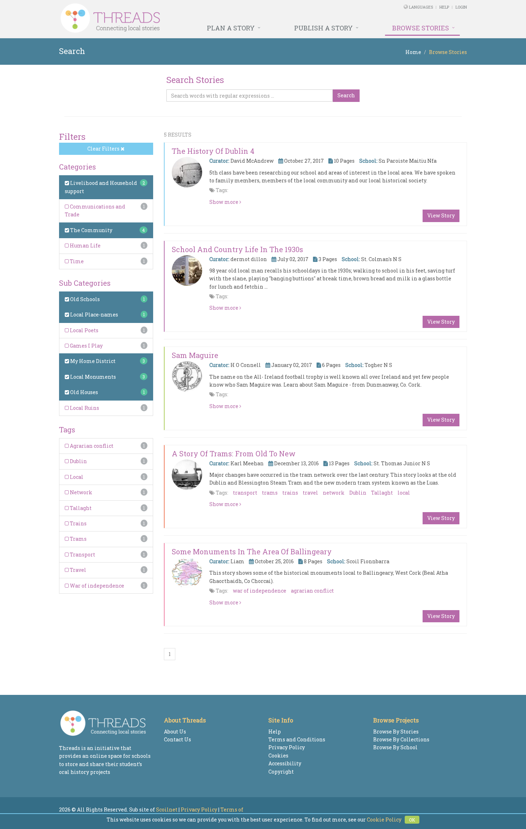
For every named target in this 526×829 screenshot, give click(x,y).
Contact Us (177, 739)
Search (346, 95)
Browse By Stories (396, 731)
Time (76, 261)
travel (310, 492)
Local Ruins (84, 407)
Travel (77, 569)
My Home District (92, 361)
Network (80, 492)
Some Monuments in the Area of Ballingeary (252, 551)
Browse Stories (420, 28)
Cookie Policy (384, 819)
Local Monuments (92, 376)
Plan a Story (231, 28)
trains (290, 492)
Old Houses (83, 392)
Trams (78, 538)
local (404, 492)
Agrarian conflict (91, 445)
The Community (90, 230)
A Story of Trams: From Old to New (234, 453)
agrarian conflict (312, 590)
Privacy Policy (286, 747)
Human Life (85, 245)
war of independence (259, 590)
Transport (82, 554)
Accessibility (284, 763)
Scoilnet (166, 809)
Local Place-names (93, 314)
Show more (224, 201)
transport (245, 492)
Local (76, 477)
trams (270, 492)
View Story (441, 215)
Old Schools (84, 299)
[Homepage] (185, 18)
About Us (175, 731)
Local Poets (83, 330)
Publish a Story (323, 28)
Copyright (281, 771)
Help (444, 7)
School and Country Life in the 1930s (237, 249)
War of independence (96, 585)
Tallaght (80, 508)
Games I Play (86, 345)
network (334, 492)
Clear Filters (104, 148)
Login (461, 7)
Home (413, 52)
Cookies (278, 755)
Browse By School (395, 747)
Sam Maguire (195, 355)
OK (412, 820)
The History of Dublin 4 (213, 151)
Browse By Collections (401, 739)
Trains (78, 523)
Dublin (78, 461)
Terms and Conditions (296, 739)
